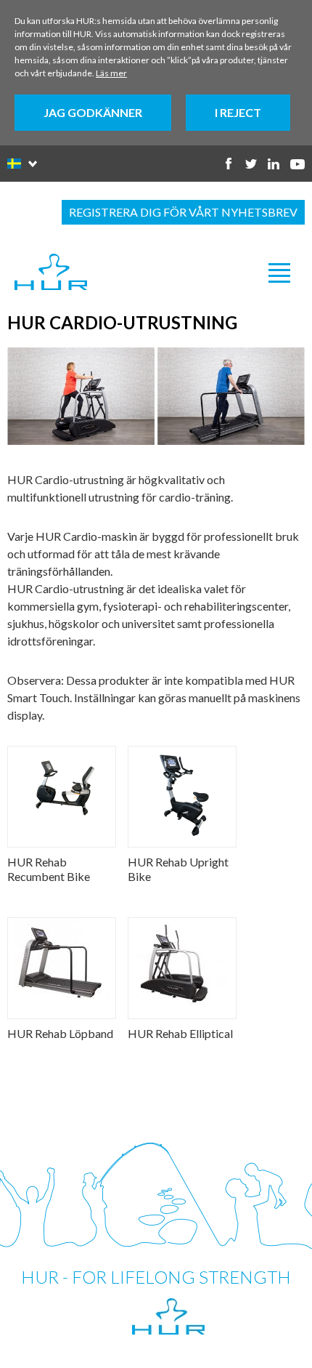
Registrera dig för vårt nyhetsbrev (183, 212)
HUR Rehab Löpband (60, 1033)
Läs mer (111, 73)
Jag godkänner (93, 112)
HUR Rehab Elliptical (180, 1033)
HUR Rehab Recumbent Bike (48, 869)
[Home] (51, 273)
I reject (238, 112)
